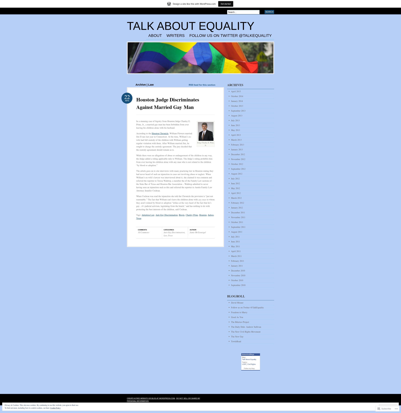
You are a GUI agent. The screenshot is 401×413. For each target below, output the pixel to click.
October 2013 (237, 105)
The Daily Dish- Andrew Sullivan (246, 326)
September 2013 (238, 110)
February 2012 (237, 202)
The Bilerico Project (240, 321)
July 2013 (235, 120)
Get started (226, 4)
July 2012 (235, 178)
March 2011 (236, 256)
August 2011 (236, 231)
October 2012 (237, 164)
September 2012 (238, 168)
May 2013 (235, 130)
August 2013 (236, 115)
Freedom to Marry (239, 312)
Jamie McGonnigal (198, 232)
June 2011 (235, 241)
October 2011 (237, 222)
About (155, 36)
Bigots (182, 214)
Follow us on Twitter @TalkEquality (230, 36)
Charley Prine (192, 214)
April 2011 (236, 251)
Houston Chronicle (160, 133)
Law (165, 235)
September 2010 (238, 285)
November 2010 (238, 275)
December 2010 (238, 270)
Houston (203, 214)
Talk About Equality (190, 26)
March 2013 (236, 139)
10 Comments (143, 232)
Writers (176, 36)
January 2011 (237, 265)
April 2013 (236, 134)
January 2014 (237, 101)
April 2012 (236, 193)
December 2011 (238, 212)
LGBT (244, 364)
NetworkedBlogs (248, 354)
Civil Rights (251, 364)
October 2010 (237, 280)
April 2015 (236, 91)
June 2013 (235, 125)
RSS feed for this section (202, 85)
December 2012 (238, 154)
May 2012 (235, 188)
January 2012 (237, 207)
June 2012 (235, 183)
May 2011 (235, 246)
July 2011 (235, 236)
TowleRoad (236, 341)
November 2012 (238, 159)
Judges (211, 214)
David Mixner (237, 302)
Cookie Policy (55, 408)
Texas (138, 218)
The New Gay (237, 336)
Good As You (237, 317)
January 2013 (237, 149)
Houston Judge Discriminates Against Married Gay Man (167, 103)
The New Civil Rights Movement (245, 331)
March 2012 (236, 197)
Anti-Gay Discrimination (167, 214)
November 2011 (238, 217)
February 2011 (237, 260)
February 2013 (237, 144)
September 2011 (238, 226)
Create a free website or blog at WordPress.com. (151, 398)
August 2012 (236, 173)
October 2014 (237, 96)
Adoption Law (148, 214)
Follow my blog (249, 368)
